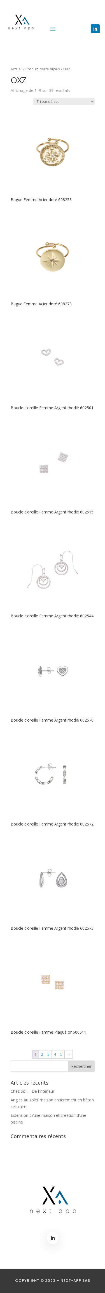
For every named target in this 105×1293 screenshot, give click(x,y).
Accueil (16, 68)
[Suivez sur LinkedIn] (95, 28)
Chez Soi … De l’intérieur (32, 1091)
